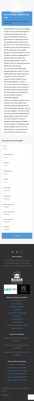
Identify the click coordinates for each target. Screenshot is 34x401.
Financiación (17, 310)
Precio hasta (6, 196)
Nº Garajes (6, 226)
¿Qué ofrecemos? (17, 303)
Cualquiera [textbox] (6, 190)
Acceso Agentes (18, 319)
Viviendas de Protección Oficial (17, 313)
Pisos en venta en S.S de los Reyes (17, 370)
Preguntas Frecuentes (17, 306)
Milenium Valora (17, 322)
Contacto (17, 316)
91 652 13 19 (17, 341)
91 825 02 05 (17, 355)
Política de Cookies (17, 328)
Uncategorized (23, 21)
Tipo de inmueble (8, 154)
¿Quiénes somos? (17, 300)
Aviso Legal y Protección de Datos (17, 325)
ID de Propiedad (7, 219)
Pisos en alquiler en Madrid (17, 374)
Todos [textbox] (5, 157)
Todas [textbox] (5, 149)
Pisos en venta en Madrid (17, 364)
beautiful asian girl (12, 45)
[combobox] (17, 149)
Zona (4, 146)
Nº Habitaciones (7, 171)
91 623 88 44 (17, 348)
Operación (6, 162)
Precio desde (7, 187)
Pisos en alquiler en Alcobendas (17, 377)
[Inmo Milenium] (17, 14)
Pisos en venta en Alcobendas (17, 367)
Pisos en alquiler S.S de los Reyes (17, 380)
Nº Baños (5, 179)
